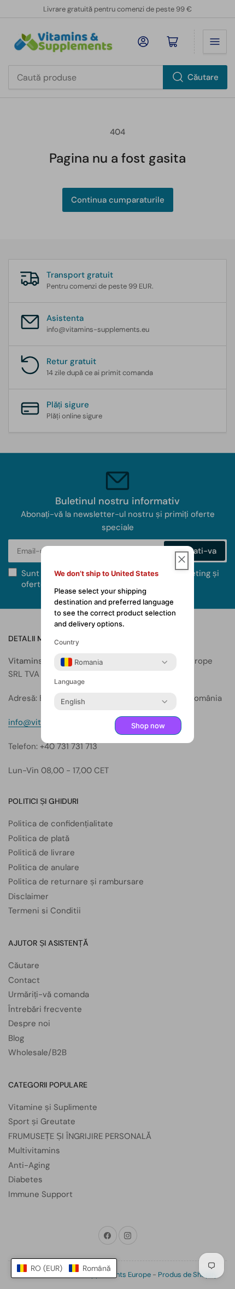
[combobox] (82, 662)
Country (66, 642)
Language (69, 681)
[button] (63, 1268)
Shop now (148, 725)
